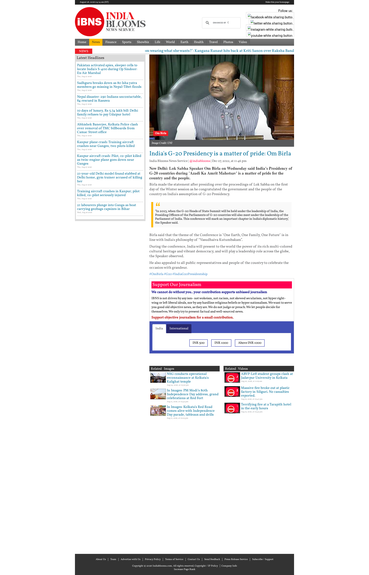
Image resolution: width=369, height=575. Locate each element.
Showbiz (143, 42)
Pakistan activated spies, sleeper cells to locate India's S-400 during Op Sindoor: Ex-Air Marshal (107, 69)
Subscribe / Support (262, 559)
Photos (228, 42)
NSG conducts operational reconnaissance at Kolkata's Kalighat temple (188, 378)
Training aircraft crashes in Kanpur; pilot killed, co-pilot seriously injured (108, 193)
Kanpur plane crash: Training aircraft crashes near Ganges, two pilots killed (106, 144)
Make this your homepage (277, 2)
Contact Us (194, 559)
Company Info (229, 566)
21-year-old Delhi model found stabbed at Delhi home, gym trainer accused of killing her (109, 177)
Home (82, 42)
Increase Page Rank (184, 569)
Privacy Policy (153, 559)
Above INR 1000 (249, 343)
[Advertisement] (110, 387)
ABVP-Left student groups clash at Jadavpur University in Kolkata (267, 376)
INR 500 (198, 343)
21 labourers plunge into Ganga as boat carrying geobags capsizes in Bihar (106, 207)
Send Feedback (212, 559)
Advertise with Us (130, 559)
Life (157, 42)
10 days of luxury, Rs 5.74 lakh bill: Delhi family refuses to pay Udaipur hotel (107, 112)
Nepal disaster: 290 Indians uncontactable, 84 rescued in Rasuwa (109, 98)
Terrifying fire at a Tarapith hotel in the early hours (266, 406)
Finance (110, 42)
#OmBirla (156, 274)
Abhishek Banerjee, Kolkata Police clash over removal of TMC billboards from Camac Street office (107, 128)
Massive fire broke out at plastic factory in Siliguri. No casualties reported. (265, 392)
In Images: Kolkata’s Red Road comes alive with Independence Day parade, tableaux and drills (191, 411)
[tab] (159, 328)
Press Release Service (236, 559)
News (96, 42)
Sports (126, 42)
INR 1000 (221, 343)
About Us (101, 559)
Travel (213, 42)
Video (243, 42)
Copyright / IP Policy (206, 566)
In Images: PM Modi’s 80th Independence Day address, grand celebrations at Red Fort (193, 394)
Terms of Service (174, 559)
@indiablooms (199, 161)
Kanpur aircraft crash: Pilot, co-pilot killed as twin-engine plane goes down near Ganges (109, 160)
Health (199, 42)
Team (113, 559)
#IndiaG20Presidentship (190, 274)
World (170, 42)
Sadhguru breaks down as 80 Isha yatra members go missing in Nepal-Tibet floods (109, 85)
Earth (184, 42)
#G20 (168, 274)
